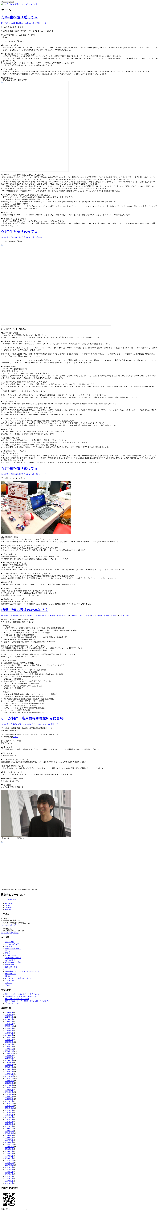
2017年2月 (9, 1183)
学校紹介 (16, 615)
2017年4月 (9, 1179)
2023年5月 (9, 1065)
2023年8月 (9, 1058)
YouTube (8, 907)
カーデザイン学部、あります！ (17, 999)
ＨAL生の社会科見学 (13, 958)
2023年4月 (9, 1067)
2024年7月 (9, 1033)
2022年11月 (9, 1078)
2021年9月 (9, 1110)
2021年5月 (9, 1119)
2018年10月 (9, 1147)
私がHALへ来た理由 (32, 23)
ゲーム (44, 23)
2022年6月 (9, 1090)
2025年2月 (9, 1021)
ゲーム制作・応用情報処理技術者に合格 (32, 718)
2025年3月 (9, 1019)
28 (6, 899)
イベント (8, 983)
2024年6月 (9, 1035)
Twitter (7, 905)
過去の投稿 (12, 899)
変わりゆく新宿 (11, 967)
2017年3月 (9, 1181)
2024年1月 (9, 1046)
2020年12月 (9, 1128)
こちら (15, 737)
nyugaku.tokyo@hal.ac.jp (9, 933)
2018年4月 (9, 1154)
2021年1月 (9, 1126)
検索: (3, 1209)
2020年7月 (9, 1138)
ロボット (86, 615)
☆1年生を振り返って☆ (19, 17)
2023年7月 (9, 1060)
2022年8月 (9, 1085)
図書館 (23, 615)
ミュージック (124, 615)
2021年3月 (9, 1124)
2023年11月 (9, 1051)
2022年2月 (9, 1099)
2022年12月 (9, 1076)
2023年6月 (9, 1062)
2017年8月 (9, 1169)
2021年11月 (9, 1106)
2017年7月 (9, 1172)
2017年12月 (9, 1160)
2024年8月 (9, 1031)
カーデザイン (75, 615)
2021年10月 (9, 1108)
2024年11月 (9, 1026)
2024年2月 (9, 1044)
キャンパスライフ (30, 724)
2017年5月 (9, 1176)
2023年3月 (9, 1069)
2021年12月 (9, 1103)
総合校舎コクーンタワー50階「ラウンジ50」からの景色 (26, 1001)
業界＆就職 (17, 724)
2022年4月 (9, 1094)
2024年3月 (9, 1042)
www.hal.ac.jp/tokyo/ (8, 925)
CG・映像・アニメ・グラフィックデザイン (52, 615)
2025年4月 (9, 1017)
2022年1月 (9, 1101)
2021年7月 (9, 1115)
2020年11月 (9, 1131)
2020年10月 (9, 1133)
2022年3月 (9, 1097)
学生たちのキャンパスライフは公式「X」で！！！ (25, 994)
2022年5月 (9, 1092)
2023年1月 (9, 1074)
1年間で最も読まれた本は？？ (24, 610)
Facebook (8, 903)
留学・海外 (9, 965)
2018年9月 (9, 1149)
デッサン (8, 951)
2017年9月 (9, 1167)
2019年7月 (9, 1140)
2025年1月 (9, 1024)
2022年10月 (9, 1081)
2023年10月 (9, 1053)
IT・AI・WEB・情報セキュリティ (104, 615)
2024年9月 (9, 1028)
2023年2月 (9, 1072)
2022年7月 (9, 1087)
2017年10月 (9, 1165)
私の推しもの (10, 955)
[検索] (26, 1209)
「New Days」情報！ (13, 1003)
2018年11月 (9, 1144)
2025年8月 (9, 1012)
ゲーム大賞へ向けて (13, 949)
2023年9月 (9, 1056)
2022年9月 (9, 1083)
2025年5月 (9, 1015)
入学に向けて (10, 960)
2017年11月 (9, 1163)
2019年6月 (9, 1142)
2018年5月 (9, 1151)
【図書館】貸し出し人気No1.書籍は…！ (20, 996)
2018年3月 (9, 1156)
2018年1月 (9, 1158)
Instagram (8, 909)
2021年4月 (9, 1122)
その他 (7, 985)
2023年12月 (9, 1049)
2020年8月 (9, 1135)
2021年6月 (9, 1117)
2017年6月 (9, 1174)
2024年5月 (9, 1037)
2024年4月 (9, 1040)
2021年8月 (9, 1113)
